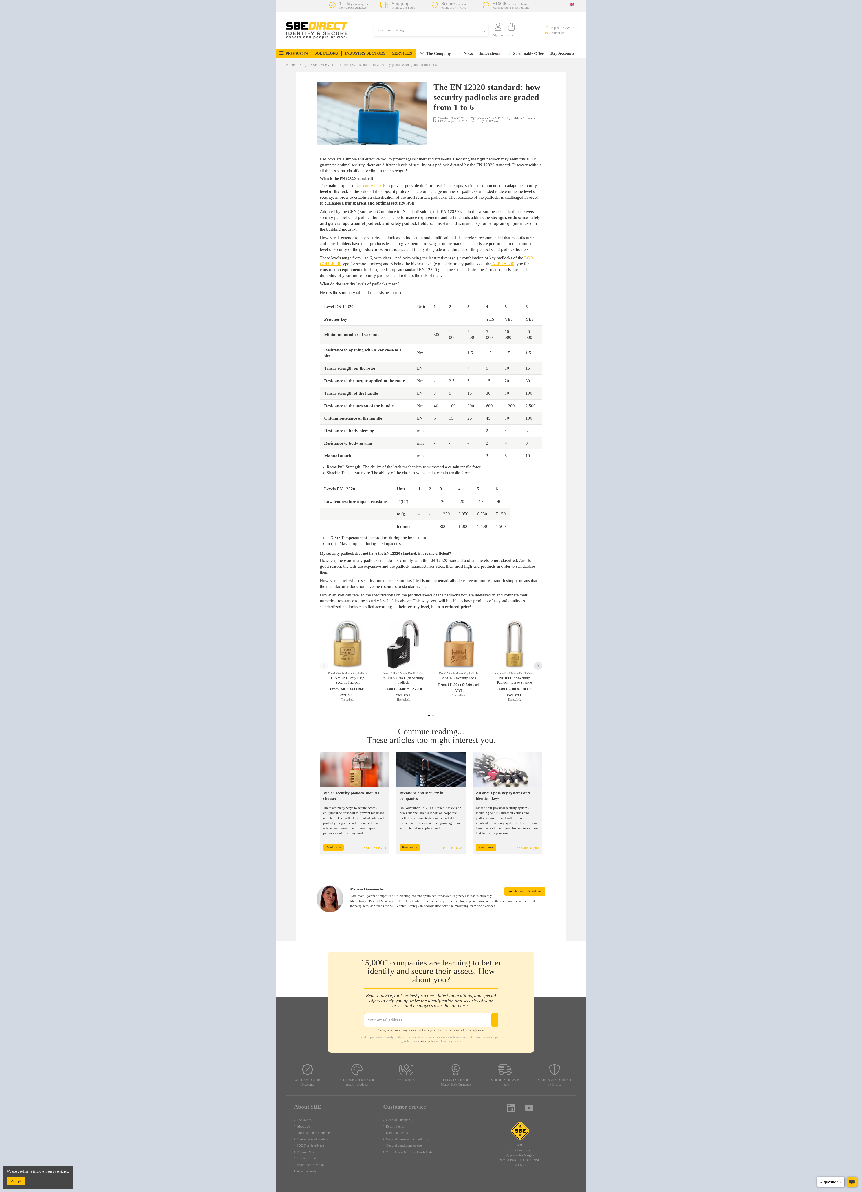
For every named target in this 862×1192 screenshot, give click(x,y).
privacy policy (427, 1041)
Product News (452, 848)
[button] (293, 53)
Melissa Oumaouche (524, 118)
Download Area (397, 1132)
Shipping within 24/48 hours (505, 1082)
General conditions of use (404, 1145)
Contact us (556, 33)
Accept (16, 1181)
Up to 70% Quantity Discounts (308, 1082)
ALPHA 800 (502, 263)
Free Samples (406, 1079)
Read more (333, 847)
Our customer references (314, 1132)
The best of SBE (308, 1158)
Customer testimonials (312, 1139)
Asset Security (307, 1171)
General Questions (399, 1120)
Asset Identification (310, 1165)
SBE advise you (447, 121)
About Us (303, 1126)
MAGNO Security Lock (458, 678)
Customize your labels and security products (357, 1082)
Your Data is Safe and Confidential (410, 1152)
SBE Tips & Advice (310, 1145)
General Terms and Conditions (407, 1139)
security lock (371, 185)
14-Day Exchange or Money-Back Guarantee (456, 1082)
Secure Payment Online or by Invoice (554, 1082)
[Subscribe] (494, 1020)
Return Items (395, 1126)
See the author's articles (524, 891)
